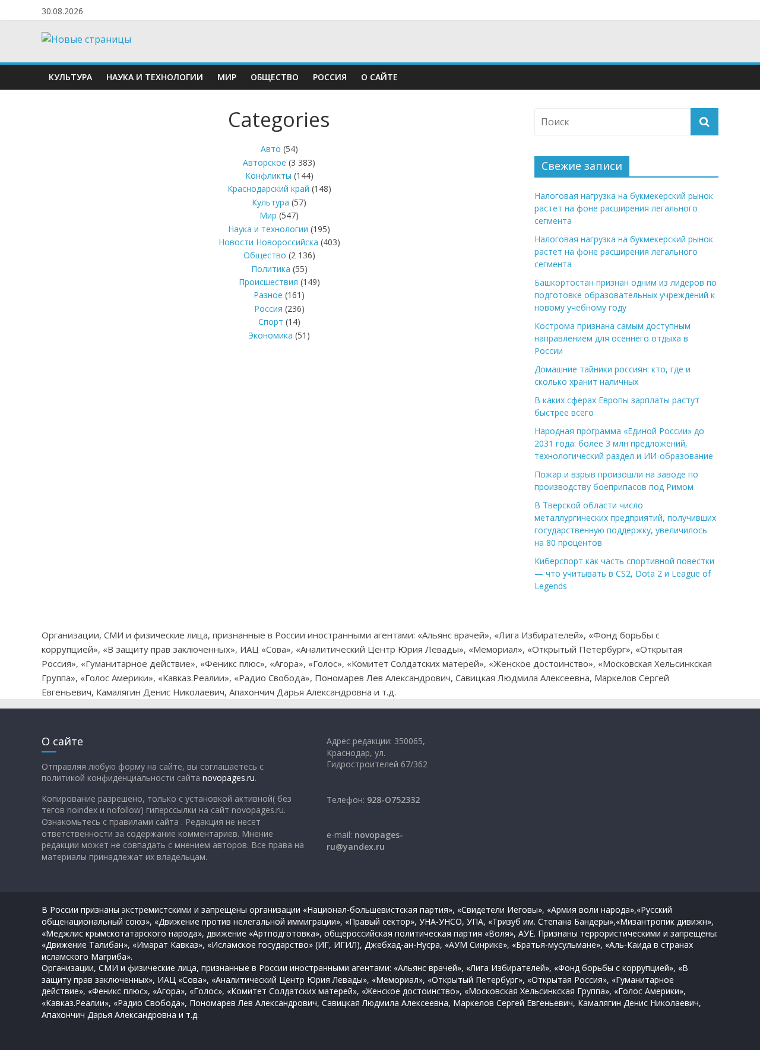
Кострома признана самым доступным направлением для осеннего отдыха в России (612, 338)
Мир (226, 77)
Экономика (270, 335)
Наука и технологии (154, 77)
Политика (270, 268)
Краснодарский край (268, 188)
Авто (271, 148)
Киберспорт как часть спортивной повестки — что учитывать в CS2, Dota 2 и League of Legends (624, 573)
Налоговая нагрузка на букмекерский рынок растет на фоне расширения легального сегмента (623, 208)
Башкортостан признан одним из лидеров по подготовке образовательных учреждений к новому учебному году (625, 295)
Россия (330, 77)
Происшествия (268, 281)
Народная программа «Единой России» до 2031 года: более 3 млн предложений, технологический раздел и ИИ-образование (623, 443)
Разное (268, 295)
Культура (70, 77)
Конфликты (268, 175)
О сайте (379, 77)
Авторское (264, 162)
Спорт (270, 321)
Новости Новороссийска (268, 242)
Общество (275, 77)
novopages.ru (228, 777)
